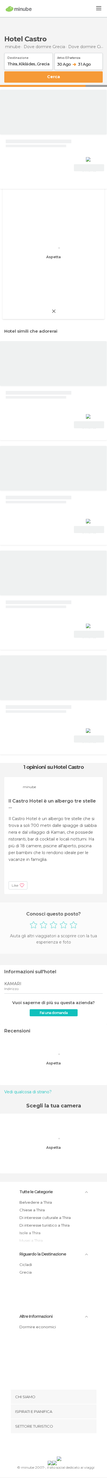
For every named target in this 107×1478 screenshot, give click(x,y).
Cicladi (25, 1264)
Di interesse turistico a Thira (44, 1225)
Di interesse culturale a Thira (45, 1217)
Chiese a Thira (32, 1210)
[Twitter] (52, 1446)
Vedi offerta (89, 168)
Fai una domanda (54, 1013)
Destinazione (18, 57)
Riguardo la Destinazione (42, 1254)
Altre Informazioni (36, 1316)
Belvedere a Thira (35, 1202)
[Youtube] (66, 1446)
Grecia (25, 1272)
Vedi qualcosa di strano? (28, 1092)
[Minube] (19, 9)
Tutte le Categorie (36, 1191)
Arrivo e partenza (68, 57)
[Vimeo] (59, 1446)
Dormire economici (37, 1327)
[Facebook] (44, 1446)
